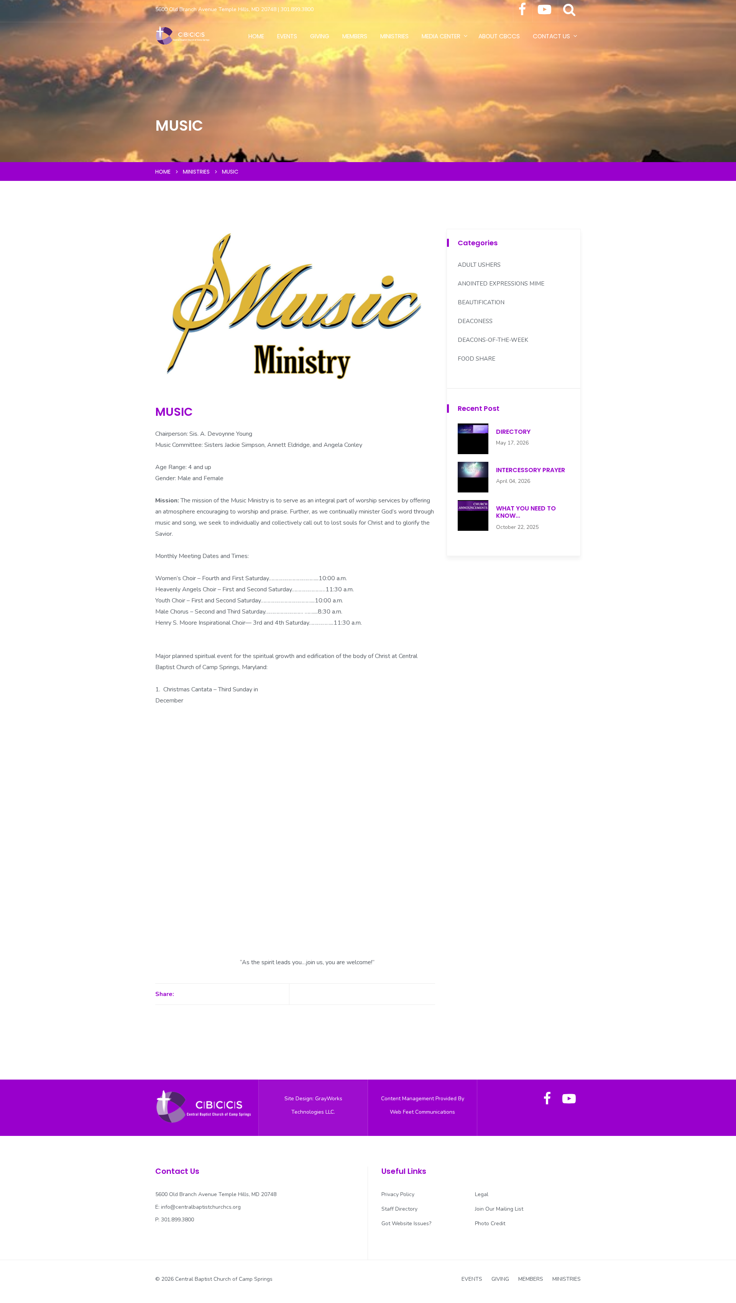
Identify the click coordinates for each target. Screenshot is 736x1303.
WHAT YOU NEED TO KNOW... (526, 512)
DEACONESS (475, 321)
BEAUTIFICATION (481, 302)
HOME (256, 36)
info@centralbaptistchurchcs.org (201, 1207)
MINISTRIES (394, 36)
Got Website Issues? (406, 1223)
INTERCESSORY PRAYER (530, 470)
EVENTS (287, 36)
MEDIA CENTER (441, 36)
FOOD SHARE (476, 359)
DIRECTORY (513, 431)
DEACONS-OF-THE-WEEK (493, 340)
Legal (481, 1194)
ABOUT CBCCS (499, 36)
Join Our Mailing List (499, 1209)
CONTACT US (551, 36)
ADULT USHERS (479, 265)
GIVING (319, 36)
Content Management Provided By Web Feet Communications (422, 1105)
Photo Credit (490, 1223)
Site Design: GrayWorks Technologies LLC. (313, 1105)
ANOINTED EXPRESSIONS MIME (501, 283)
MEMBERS (354, 36)
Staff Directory (399, 1209)
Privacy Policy (397, 1194)
